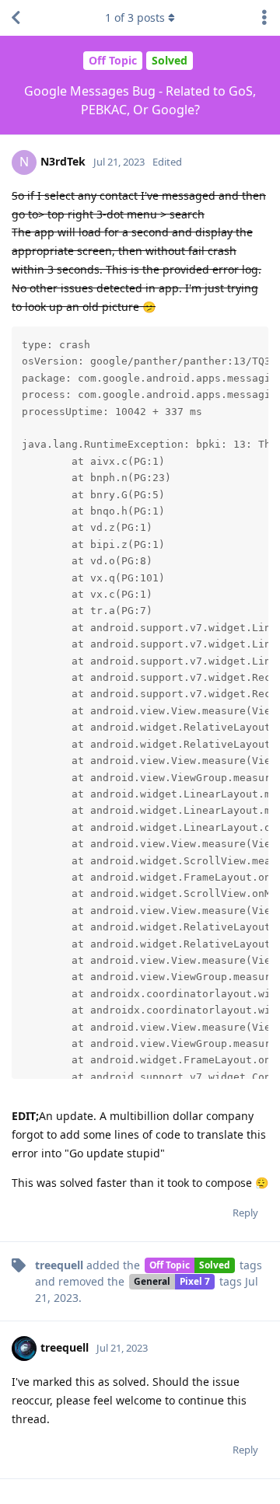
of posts (135, 17)
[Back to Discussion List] (15, 18)
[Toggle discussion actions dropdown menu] (264, 18)
